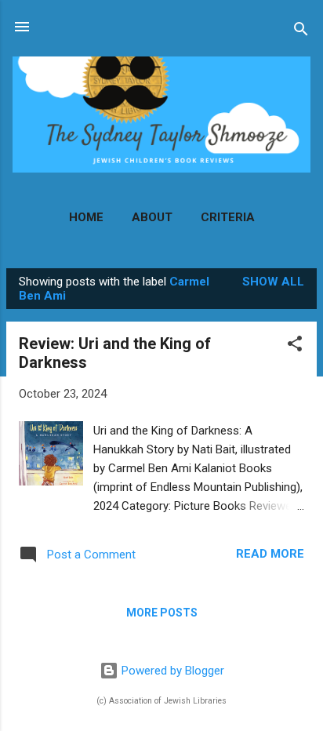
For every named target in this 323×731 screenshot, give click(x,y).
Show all (273, 282)
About (152, 217)
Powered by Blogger (171, 671)
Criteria (228, 217)
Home (86, 217)
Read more (270, 554)
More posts (162, 612)
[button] (294, 346)
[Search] (301, 32)
